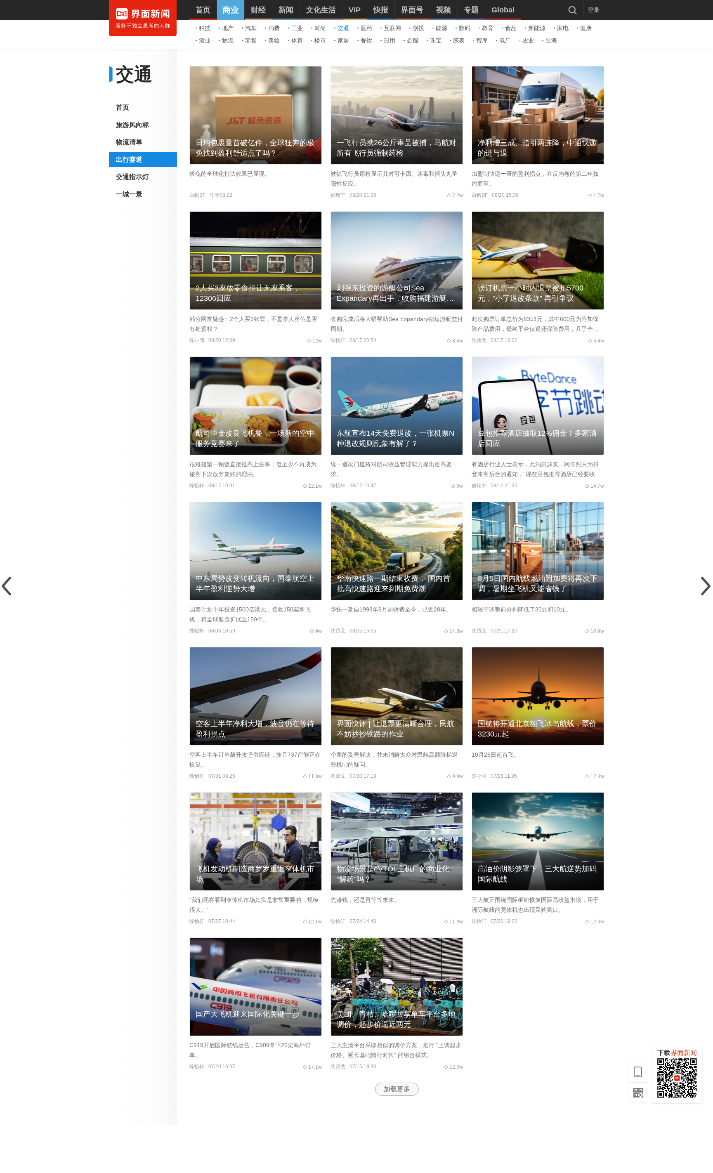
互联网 (392, 28)
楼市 (320, 40)
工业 (297, 28)
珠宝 (435, 40)
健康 (586, 28)
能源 (441, 28)
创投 (418, 28)
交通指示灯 (132, 176)
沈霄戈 (479, 340)
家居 (343, 40)
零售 (251, 40)
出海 (551, 40)
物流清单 (129, 142)
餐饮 (366, 40)
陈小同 (196, 340)
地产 (228, 28)
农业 (528, 40)
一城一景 (129, 194)
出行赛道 (129, 159)
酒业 (204, 40)
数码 (464, 28)
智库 (482, 40)
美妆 (274, 40)
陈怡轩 (338, 340)
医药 (366, 28)
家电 (563, 28)
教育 (487, 28)
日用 (389, 40)
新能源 (536, 28)
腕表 (459, 40)
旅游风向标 (132, 124)
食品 (511, 28)
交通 (343, 28)
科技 (204, 28)
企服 (412, 40)
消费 (274, 28)
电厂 (505, 40)
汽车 (251, 28)
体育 (297, 40)
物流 (228, 40)
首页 (122, 107)
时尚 (320, 28)
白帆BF (197, 195)
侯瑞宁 (338, 195)
